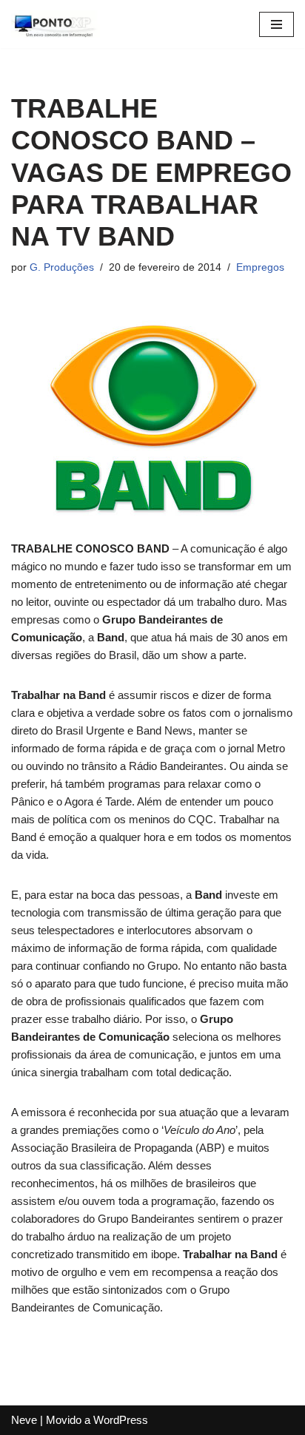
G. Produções (62, 267)
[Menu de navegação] (276, 24)
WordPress (120, 1420)
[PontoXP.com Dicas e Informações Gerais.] (55, 24)
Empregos (260, 267)
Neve (24, 1420)
